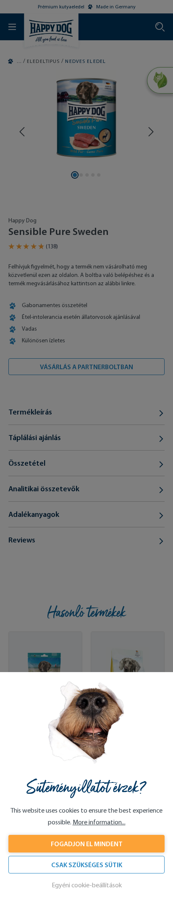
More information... (99, 822)
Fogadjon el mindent (87, 843)
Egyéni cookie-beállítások (87, 885)
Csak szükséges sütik (86, 864)
